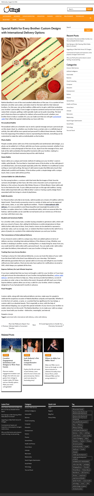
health (86, 446)
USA (87, 483)
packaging (86, 464)
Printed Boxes (76, 470)
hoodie (83, 449)
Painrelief (86, 467)
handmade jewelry (78, 446)
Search (69, 27)
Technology (80, 16)
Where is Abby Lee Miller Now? (52, 359)
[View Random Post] (90, 18)
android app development (80, 430)
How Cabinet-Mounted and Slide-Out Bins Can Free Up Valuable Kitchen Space (11, 409)
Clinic (81, 433)
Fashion (50, 16)
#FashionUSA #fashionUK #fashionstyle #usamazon (80, 412)
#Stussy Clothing (77, 427)
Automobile (7, 16)
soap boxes (82, 475)
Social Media (70, 124)
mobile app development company (79, 458)
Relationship (68, 16)
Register (22, 19)
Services (75, 475)
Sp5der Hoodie (77, 480)
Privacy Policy (52, 417)
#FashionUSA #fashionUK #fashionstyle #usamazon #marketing (80, 417)
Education (40, 16)
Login (14, 19)
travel (82, 483)
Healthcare (75, 449)
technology (76, 483)
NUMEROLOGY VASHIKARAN (81, 461)
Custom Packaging (78, 438)
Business (17, 16)
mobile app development (79, 454)
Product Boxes (86, 470)
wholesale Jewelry (77, 489)
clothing (87, 433)
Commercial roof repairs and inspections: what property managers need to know (11, 427)
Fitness (89, 441)
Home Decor (70, 107)
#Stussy (80, 424)
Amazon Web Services (73, 68)
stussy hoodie (87, 480)
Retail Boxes (76, 472)
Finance (69, 97)
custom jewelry (87, 435)
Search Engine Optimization (74, 120)
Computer (69, 84)
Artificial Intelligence (72, 71)
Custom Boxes (77, 435)
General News (70, 101)
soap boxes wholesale (79, 478)
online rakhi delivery (41, 317)
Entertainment (71, 91)
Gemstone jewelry (77, 444)
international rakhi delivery (25, 317)
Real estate (70, 114)
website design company (79, 486)
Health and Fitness (72, 104)
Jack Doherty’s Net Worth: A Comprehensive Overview (31, 361)
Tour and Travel (71, 130)
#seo (74, 424)
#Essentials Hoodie (78, 409)
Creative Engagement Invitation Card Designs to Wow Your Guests (11, 362)
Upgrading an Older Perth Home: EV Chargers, (79, 49)
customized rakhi (11, 317)
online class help (77, 464)
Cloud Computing (29, 16)
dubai (86, 438)
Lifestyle (58, 16)
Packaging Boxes (77, 467)
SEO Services (85, 472)
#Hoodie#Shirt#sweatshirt (80, 422)
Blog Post (6, 19)
